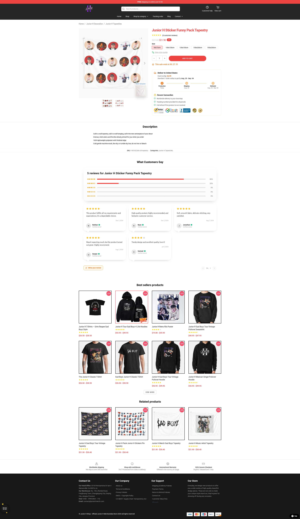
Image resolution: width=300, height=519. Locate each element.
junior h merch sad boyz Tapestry (166, 443)
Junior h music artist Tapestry (200, 443)
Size (153, 44)
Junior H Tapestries (114, 24)
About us (119, 486)
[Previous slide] (82, 63)
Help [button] (295, 516)
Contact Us (156, 496)
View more (150, 392)
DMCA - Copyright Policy (124, 496)
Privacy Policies (121, 492)
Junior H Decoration (94, 24)
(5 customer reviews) (169, 35)
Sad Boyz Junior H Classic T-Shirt (129, 377)
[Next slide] (144, 63)
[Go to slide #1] (107, 103)
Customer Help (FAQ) (159, 499)
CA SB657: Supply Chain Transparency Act (131, 499)
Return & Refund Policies (161, 492)
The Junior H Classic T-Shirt (90, 377)
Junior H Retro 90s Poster (162, 327)
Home (81, 24)
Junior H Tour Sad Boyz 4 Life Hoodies (131, 327)
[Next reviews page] (214, 268)
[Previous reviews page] (203, 268)
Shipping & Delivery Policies (162, 486)
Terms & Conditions (123, 489)
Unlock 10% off (5, 508)
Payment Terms (157, 489)
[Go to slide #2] (119, 103)
